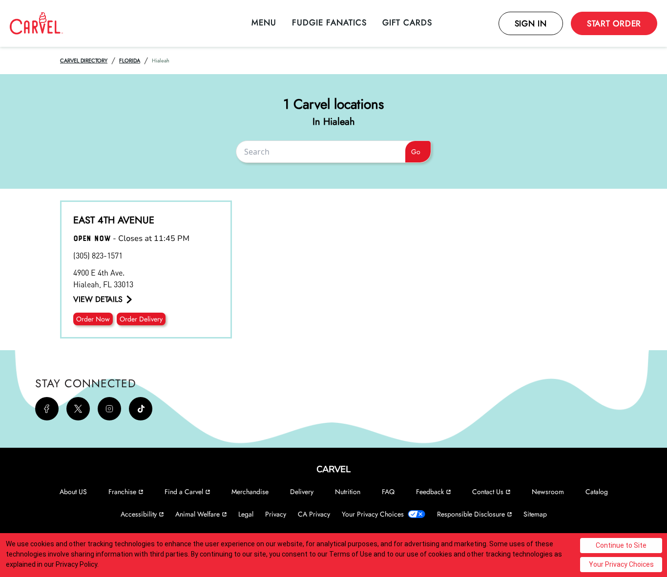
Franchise (122, 492)
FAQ (388, 492)
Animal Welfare (197, 514)
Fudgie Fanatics (329, 22)
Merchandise (250, 492)
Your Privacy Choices (373, 514)
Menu (263, 22)
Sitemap (535, 514)
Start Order (614, 23)
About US (73, 492)
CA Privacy (314, 514)
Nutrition (347, 492)
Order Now (93, 319)
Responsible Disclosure (471, 514)
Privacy (275, 514)
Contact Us (487, 492)
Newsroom (548, 492)
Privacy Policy (76, 564)
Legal (245, 514)
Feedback (430, 492)
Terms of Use (350, 554)
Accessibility (139, 514)
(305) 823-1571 (98, 255)
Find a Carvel (184, 492)
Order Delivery (141, 319)
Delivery (301, 492)
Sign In (531, 23)
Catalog (596, 492)
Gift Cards (407, 22)
